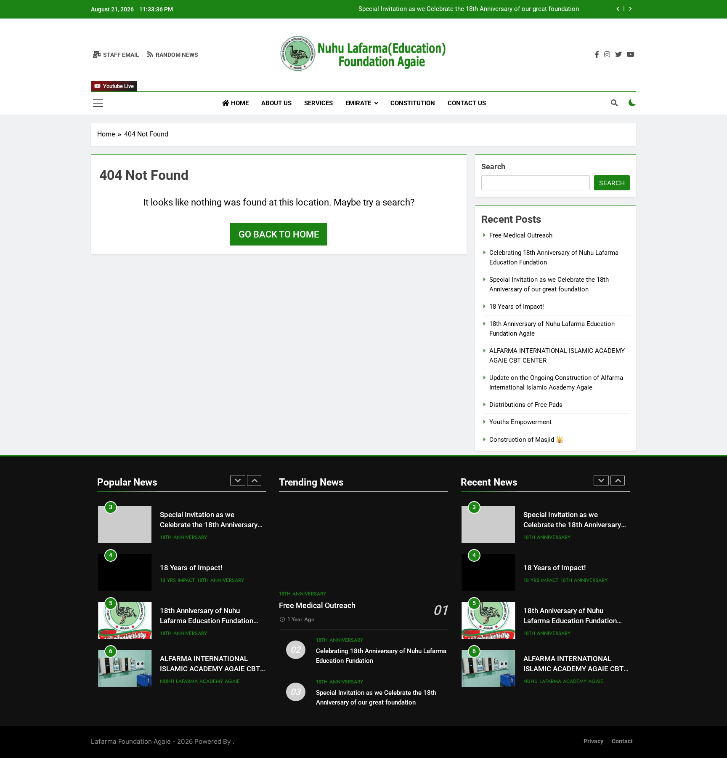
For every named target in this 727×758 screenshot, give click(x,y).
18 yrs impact (177, 580)
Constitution (412, 103)
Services (318, 103)
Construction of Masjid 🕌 (526, 439)
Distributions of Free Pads (525, 404)
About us (276, 103)
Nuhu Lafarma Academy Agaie (200, 681)
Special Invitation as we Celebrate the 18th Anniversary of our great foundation (468, 9)
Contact (622, 741)
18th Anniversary (183, 537)
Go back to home (279, 234)
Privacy (593, 741)
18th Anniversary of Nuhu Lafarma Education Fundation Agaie (206, 621)
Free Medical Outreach (520, 235)
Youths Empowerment (520, 422)
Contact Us (467, 103)
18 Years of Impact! (516, 306)
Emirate (358, 103)
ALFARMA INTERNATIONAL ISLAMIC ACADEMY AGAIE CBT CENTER (210, 669)
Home (239, 103)
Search (493, 166)
